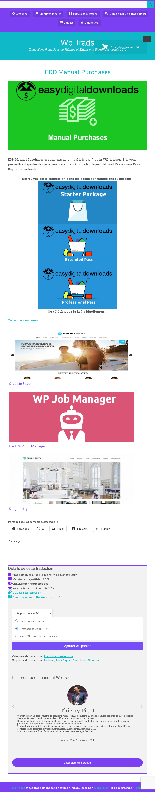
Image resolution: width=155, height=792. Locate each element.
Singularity (18, 508)
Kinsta (137, 788)
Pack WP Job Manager (27, 446)
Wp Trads (77, 42)
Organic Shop (20, 383)
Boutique (49, 660)
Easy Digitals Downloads (71, 660)
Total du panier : (124, 47)
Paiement (94, 660)
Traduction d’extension (58, 656)
